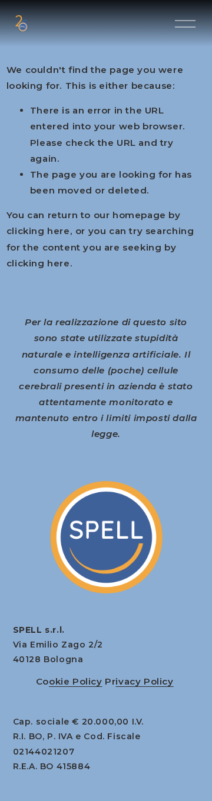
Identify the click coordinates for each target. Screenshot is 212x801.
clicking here (38, 230)
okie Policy (75, 681)
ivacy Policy (144, 681)
